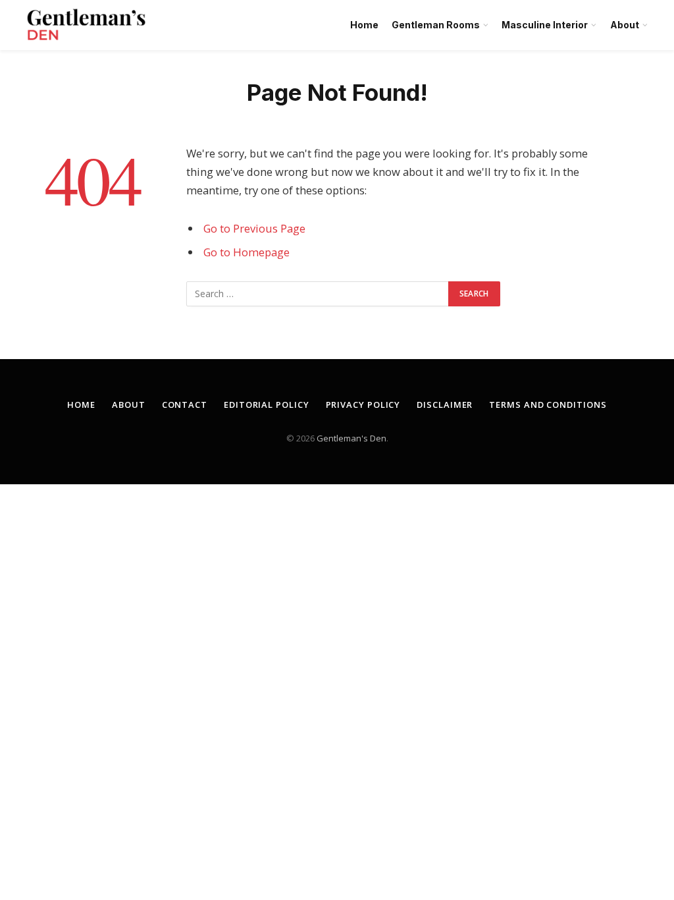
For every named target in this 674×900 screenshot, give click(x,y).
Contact (184, 404)
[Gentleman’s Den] (86, 25)
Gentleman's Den (351, 438)
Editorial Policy (266, 404)
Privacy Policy (363, 404)
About (624, 24)
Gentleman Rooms (436, 24)
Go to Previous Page (254, 228)
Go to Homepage (246, 252)
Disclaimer (445, 404)
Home (364, 24)
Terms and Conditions (547, 404)
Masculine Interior (545, 24)
